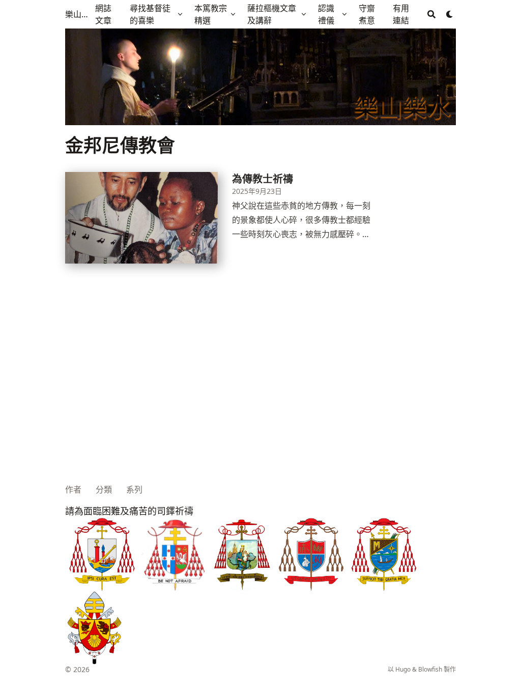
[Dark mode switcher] (450, 14)
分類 (104, 489)
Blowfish (430, 669)
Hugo (403, 669)
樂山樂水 (78, 14)
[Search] (431, 14)
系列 (134, 489)
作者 (73, 489)
